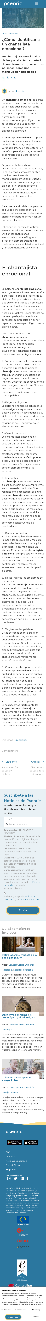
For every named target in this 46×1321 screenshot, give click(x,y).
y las (21, 898)
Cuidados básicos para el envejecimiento (16, 1079)
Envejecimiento (10, 1092)
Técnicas (7, 1310)
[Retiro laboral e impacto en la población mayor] (23, 946)
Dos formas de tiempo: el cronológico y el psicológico (18, 1016)
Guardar (35, 1316)
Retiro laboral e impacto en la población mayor (19, 956)
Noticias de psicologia (16, 1161)
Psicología (7, 970)
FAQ (8, 1152)
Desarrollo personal (23, 970)
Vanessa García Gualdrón (21, 965)
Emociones (21, 740)
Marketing (36, 1310)
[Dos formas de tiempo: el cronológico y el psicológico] (23, 1006)
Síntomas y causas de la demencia (37, 771)
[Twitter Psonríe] (16, 1178)
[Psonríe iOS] (31, 1142)
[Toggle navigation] (36, 3)
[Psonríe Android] (15, 1142)
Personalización (21, 1310)
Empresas (11, 1169)
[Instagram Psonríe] (8, 1178)
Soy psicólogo (13, 1165)
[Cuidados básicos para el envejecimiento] (23, 1069)
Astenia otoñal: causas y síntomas (10, 771)
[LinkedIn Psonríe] (22, 1178)
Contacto (10, 1156)
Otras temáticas (10, 33)
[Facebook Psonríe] (27, 1178)
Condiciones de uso (29, 899)
